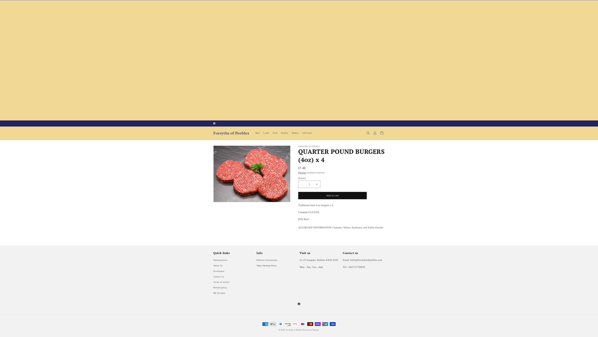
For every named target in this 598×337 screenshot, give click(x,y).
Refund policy (220, 287)
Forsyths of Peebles (294, 330)
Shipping (302, 173)
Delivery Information (266, 260)
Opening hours (220, 260)
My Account (219, 293)
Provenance (218, 271)
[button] (368, 133)
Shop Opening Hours (266, 265)
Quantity (302, 178)
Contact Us (218, 277)
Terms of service (221, 282)
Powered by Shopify (311, 330)
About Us (218, 265)
